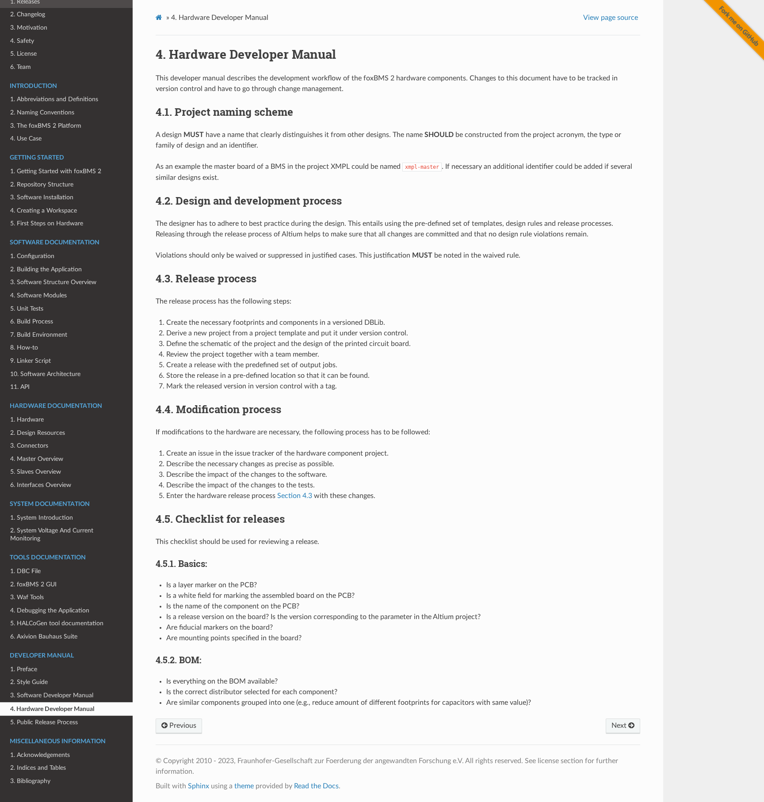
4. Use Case (26, 138)
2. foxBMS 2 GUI (33, 584)
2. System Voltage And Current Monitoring (51, 534)
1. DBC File (25, 571)
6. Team (20, 67)
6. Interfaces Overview (40, 485)
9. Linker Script (30, 360)
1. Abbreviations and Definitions (54, 99)
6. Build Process (31, 321)
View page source (610, 17)
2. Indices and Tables (38, 767)
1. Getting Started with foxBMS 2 (55, 171)
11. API (20, 387)
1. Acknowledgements (40, 755)
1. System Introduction (41, 517)
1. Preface (23, 669)
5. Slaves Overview (35, 471)
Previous (182, 725)
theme (244, 786)
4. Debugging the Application (49, 610)
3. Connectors (29, 445)
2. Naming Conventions (42, 112)
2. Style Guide (29, 682)
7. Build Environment (38, 334)
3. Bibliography (30, 781)
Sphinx (198, 786)
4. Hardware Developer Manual (52, 709)
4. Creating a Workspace (43, 210)
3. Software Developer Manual (51, 695)
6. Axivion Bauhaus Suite (43, 636)
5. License (23, 53)
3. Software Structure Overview (53, 282)
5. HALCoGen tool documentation (56, 623)
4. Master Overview (36, 459)
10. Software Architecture (45, 374)
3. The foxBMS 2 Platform (45, 125)
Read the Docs (316, 786)
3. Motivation (28, 27)
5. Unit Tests (26, 308)
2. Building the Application (46, 269)
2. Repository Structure (41, 184)
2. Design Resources (37, 433)
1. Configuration (32, 256)
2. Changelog (27, 14)
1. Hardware (27, 419)
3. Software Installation (41, 197)
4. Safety (22, 41)
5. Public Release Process (44, 722)
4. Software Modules (38, 295)
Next (619, 725)
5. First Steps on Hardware (46, 223)
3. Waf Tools (27, 597)
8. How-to (24, 347)
